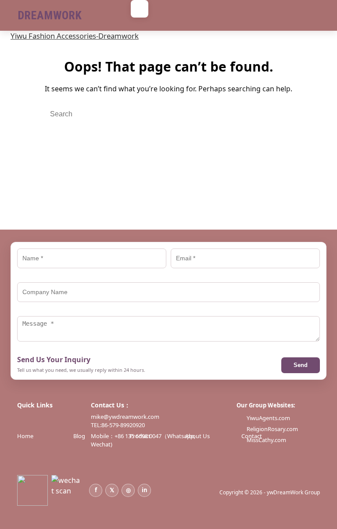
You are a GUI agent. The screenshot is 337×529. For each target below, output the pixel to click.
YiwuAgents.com (268, 418)
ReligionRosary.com (272, 429)
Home (25, 436)
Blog (79, 436)
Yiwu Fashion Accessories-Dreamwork (75, 36)
